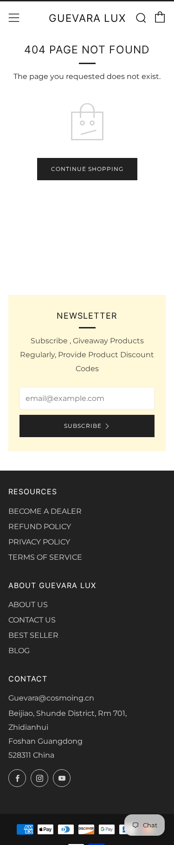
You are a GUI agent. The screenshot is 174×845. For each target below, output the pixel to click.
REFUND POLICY (39, 526)
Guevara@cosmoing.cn (51, 698)
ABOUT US (28, 604)
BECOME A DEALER (45, 511)
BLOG (19, 650)
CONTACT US (32, 620)
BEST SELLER (33, 635)
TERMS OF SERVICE (45, 557)
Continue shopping (87, 168)
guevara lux (87, 18)
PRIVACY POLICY (39, 541)
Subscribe (83, 425)
